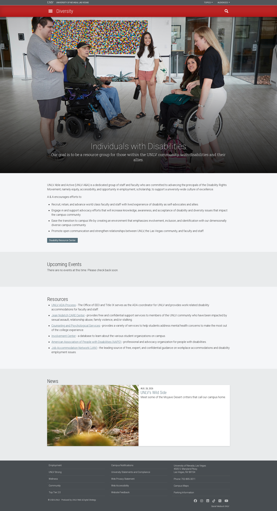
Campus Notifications (122, 465)
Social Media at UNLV (220, 506)
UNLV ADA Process (63, 305)
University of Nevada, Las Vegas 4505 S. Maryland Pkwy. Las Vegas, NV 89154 (190, 468)
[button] (50, 11)
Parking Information (184, 492)
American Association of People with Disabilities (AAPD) (86, 342)
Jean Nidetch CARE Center (68, 315)
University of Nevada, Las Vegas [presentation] (72, 2)
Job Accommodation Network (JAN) (74, 347)
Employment (55, 465)
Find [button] (226, 11)
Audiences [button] (223, 2)
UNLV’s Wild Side (138, 415)
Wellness (53, 479)
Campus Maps (181, 485)
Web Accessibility (120, 485)
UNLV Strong (55, 472)
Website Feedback (120, 492)
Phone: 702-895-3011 (184, 479)
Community (55, 485)
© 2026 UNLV (54, 500)
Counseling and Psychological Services (75, 325)
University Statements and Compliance (130, 472)
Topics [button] (207, 2)
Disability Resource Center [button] (62, 240)
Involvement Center (63, 336)
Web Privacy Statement (122, 479)
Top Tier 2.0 (55, 492)
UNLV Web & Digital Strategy (84, 500)
